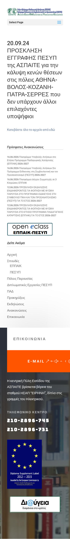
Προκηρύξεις (16, 298)
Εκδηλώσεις (15, 304)
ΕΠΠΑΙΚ (15, 266)
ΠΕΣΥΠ (15, 272)
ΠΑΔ (10, 291)
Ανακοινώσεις (17, 310)
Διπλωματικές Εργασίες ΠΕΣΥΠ (29, 285)
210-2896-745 (28, 420)
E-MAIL (36, 361)
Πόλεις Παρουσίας (20, 278)
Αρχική (12, 254)
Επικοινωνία (16, 317)
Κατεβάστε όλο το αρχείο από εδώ (31, 130)
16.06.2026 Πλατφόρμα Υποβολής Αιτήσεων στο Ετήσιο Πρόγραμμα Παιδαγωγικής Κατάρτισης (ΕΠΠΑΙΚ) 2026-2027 (31, 160)
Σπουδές (13, 261)
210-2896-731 (28, 429)
